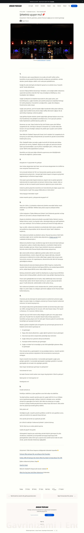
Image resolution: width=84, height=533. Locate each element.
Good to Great (24, 465)
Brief (52, 530)
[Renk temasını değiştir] (56, 530)
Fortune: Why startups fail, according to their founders (35, 454)
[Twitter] (41, 524)
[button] (42, 521)
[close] (82, 2)
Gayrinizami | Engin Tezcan (35, 530)
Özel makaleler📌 (41, 11)
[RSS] (42, 524)
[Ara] (69, 6)
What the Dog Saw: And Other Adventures (31, 472)
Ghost (48, 530)
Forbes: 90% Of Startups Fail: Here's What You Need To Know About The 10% (41, 458)
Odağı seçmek (53, 237)
